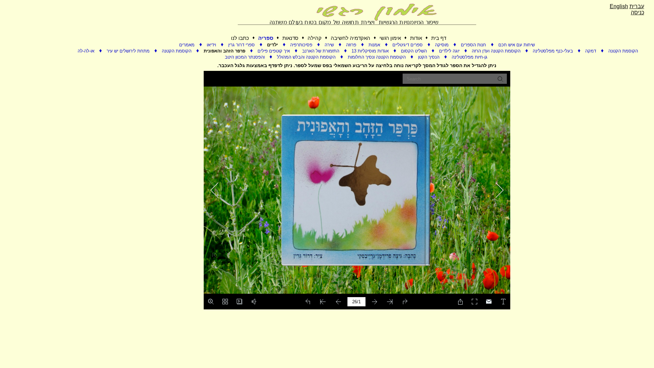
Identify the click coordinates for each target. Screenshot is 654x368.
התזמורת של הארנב (321, 50)
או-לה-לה (87, 50)
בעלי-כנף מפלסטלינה (553, 50)
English (619, 6)
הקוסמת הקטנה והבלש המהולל (307, 57)
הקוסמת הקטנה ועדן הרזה (497, 50)
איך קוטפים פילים (274, 50)
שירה (330, 44)
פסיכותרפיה (302, 44)
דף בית (438, 38)
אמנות (375, 44)
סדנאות (290, 38)
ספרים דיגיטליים (408, 44)
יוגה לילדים (450, 50)
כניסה (637, 12)
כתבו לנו (240, 38)
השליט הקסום (414, 50)
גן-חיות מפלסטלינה (469, 57)
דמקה (591, 50)
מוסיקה (442, 44)
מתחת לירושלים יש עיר (129, 50)
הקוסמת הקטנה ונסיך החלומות (377, 57)
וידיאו (212, 44)
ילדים (273, 44)
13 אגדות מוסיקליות (371, 50)
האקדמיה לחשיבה (350, 38)
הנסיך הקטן (429, 57)
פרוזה (352, 44)
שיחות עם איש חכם (516, 44)
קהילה (315, 38)
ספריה (265, 38)
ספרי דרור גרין (242, 44)
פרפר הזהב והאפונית (225, 50)
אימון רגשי (390, 38)
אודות (416, 38)
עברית (636, 6)
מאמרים (187, 44)
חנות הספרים (474, 44)
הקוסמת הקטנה (177, 50)
